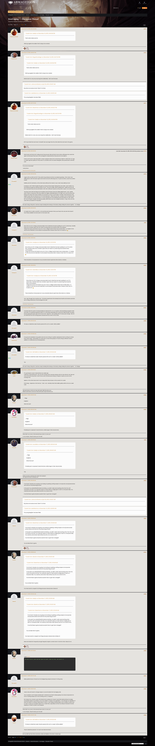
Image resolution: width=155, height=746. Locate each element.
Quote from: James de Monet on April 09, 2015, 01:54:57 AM (40, 84)
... (17, 737)
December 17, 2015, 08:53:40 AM (28, 409)
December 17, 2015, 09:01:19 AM (28, 439)
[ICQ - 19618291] (8, 184)
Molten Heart (14, 158)
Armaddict (14, 181)
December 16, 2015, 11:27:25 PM (28, 222)
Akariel (14, 525)
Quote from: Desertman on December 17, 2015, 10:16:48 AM (41, 523)
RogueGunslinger (14, 36)
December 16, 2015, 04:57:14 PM (28, 103)
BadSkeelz (14, 215)
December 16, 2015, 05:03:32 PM (28, 174)
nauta (14, 722)
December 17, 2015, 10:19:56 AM (28, 552)
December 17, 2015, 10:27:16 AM (28, 650)
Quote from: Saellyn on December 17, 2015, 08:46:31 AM (40, 414)
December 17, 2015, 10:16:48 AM (28, 480)
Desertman (14, 58)
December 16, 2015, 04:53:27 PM (28, 52)
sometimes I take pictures (28, 234)
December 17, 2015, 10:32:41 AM (28, 688)
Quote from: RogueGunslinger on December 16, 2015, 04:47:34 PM (43, 57)
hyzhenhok (14, 340)
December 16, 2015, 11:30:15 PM (28, 237)
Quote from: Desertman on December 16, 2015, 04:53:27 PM (41, 107)
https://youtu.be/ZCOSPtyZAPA (29, 170)
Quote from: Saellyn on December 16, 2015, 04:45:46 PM (40, 33)
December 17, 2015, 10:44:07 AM (28, 715)
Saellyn (14, 402)
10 (24, 24)
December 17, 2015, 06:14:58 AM (28, 347)
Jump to (129, 743)
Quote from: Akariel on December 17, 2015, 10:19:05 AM (40, 556)
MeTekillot (14, 328)
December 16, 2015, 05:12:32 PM (28, 208)
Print (144, 25)
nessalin (14, 447)
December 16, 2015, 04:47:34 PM (28, 28)
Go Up (9, 737)
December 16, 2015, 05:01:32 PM (28, 151)
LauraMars (14, 417)
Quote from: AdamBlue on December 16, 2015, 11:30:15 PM (41, 269)
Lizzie (14, 375)
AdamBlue (14, 245)
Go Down (10, 24)
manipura (14, 230)
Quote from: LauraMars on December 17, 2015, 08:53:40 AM (41, 444)
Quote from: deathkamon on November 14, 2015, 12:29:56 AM (40, 93)
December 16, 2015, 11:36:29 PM (28, 265)
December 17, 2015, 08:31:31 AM (28, 369)
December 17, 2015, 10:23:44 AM (28, 594)
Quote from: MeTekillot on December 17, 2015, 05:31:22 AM (41, 352)
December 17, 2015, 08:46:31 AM (28, 394)
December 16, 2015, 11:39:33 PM (28, 307)
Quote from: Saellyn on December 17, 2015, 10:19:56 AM (40, 598)
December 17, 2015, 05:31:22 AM (28, 320)
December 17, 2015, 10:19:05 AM (28, 518)
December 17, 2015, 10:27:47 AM (28, 675)
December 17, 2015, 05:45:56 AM (28, 333)
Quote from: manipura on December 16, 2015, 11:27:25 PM (41, 242)
